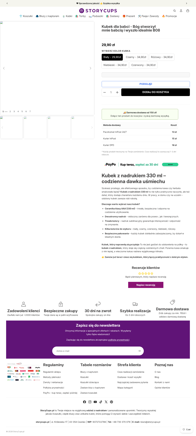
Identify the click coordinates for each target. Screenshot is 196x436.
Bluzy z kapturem (89, 372)
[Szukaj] (174, 10)
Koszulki (84, 377)
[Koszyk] (187, 10)
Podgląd (145, 83)
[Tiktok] (101, 402)
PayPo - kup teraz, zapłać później (60, 392)
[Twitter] (106, 402)
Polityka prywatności (53, 387)
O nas (157, 372)
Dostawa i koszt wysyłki (129, 377)
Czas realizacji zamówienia (130, 372)
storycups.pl (42, 422)
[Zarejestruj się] (139, 351)
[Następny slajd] (186, 3)
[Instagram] (90, 402)
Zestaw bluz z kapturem (92, 387)
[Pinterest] (111, 402)
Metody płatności (52, 377)
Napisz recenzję (145, 284)
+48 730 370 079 (121, 422)
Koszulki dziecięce (89, 382)
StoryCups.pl (18, 431)
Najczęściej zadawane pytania (132, 382)
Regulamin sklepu (52, 372)
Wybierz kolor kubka (116, 51)
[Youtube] (95, 402)
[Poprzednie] (4, 68)
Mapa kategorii (125, 387)
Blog (157, 377)
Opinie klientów (162, 387)
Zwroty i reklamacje (53, 382)
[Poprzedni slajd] (7, 3)
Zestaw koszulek (88, 392)
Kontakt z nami (162, 382)
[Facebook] (84, 402)
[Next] (92, 127)
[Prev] (2, 127)
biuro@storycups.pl (150, 422)
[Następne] (90, 68)
